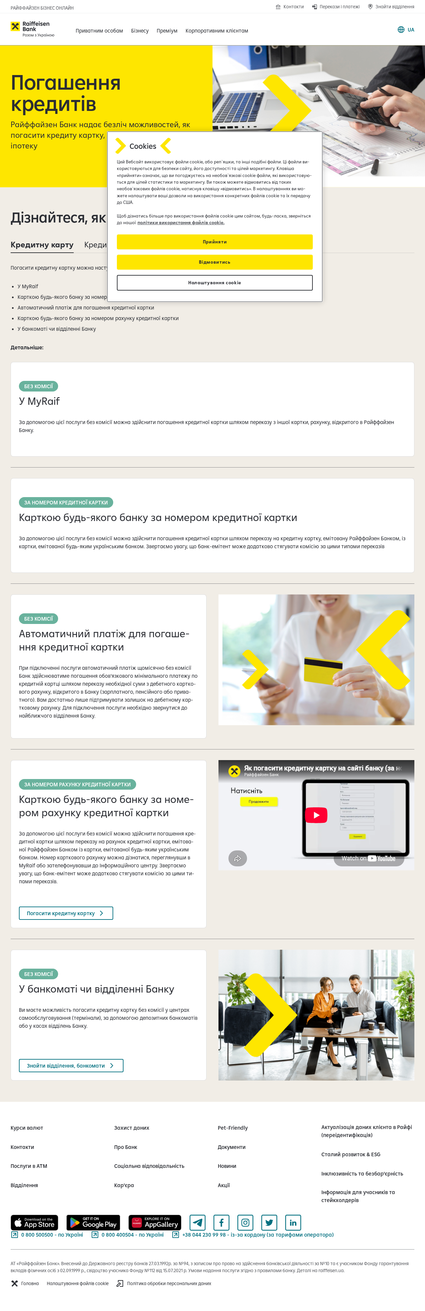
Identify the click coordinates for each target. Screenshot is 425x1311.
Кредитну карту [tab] (42, 244)
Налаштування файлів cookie (78, 1283)
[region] (215, 216)
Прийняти (215, 242)
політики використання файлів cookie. (180, 222)
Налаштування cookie (214, 283)
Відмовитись (214, 262)
